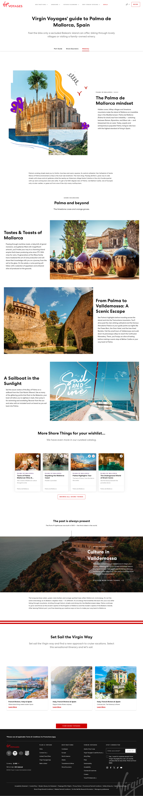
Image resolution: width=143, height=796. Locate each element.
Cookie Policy (33, 786)
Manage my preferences (102, 789)
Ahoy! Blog (87, 756)
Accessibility (87, 767)
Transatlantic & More (68, 763)
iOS (15, 767)
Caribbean (65, 749)
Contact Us (43, 753)
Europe (64, 753)
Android (20, 767)
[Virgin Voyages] (12, 4)
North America (66, 756)
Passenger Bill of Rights (64, 786)
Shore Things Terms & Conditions (43, 789)
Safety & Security (108, 786)
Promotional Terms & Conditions (92, 786)
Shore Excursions (66, 767)
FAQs (41, 749)
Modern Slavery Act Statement (48, 786)
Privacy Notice (77, 786)
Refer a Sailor (43, 763)
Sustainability (88, 763)
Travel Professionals (90, 778)
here (54, 737)
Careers (86, 774)
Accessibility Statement (21, 786)
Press (85, 760)
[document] (127, 4)
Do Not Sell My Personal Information (82, 789)
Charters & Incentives (90, 770)
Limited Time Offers (45, 756)
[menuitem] (41, 4)
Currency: (9, 763)
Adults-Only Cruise (89, 749)
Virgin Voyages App (45, 760)
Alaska (64, 760)
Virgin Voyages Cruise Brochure (93, 753)
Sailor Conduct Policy (120, 786)
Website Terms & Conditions (62, 789)
